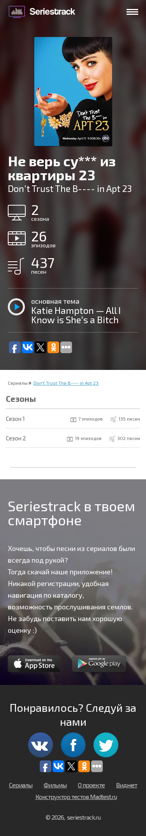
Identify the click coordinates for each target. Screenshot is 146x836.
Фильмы (55, 784)
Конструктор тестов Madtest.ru (76, 796)
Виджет (126, 784)
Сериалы (18, 382)
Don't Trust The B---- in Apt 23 (66, 382)
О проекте (91, 784)
